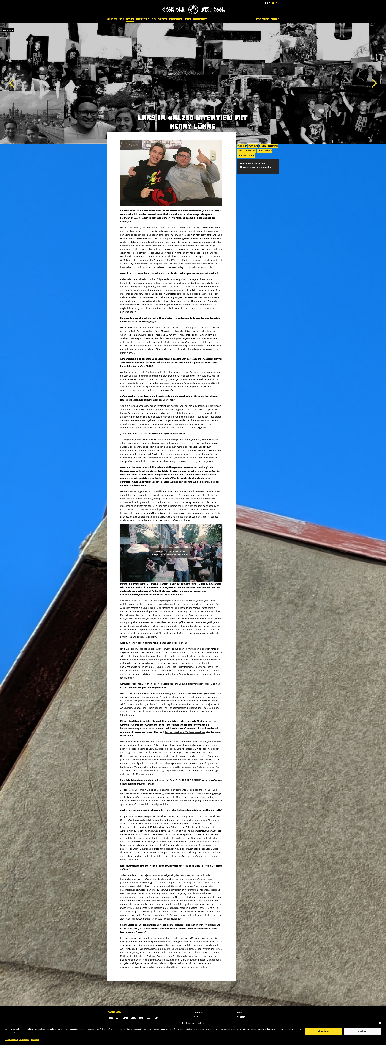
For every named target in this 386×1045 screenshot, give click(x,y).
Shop (275, 19)
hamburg (254, 145)
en (273, 3)
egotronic (273, 145)
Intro (261, 150)
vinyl (241, 150)
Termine (262, 19)
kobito (269, 150)
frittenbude (251, 150)
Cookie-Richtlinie (11, 1040)
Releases (159, 19)
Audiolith (115, 19)
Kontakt (200, 19)
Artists (142, 19)
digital (263, 145)
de (266, 3)
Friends (175, 19)
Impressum (35, 1040)
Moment (242, 155)
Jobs (187, 19)
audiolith (243, 145)
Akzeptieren (323, 1031)
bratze (251, 155)
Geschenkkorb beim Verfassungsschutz (185, 731)
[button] (379, 1023)
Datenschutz (24, 1040)
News (130, 19)
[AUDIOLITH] (193, 13)
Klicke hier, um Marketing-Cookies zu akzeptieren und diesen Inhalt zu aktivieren (171, 553)
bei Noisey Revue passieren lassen (137, 728)
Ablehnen (362, 1031)
